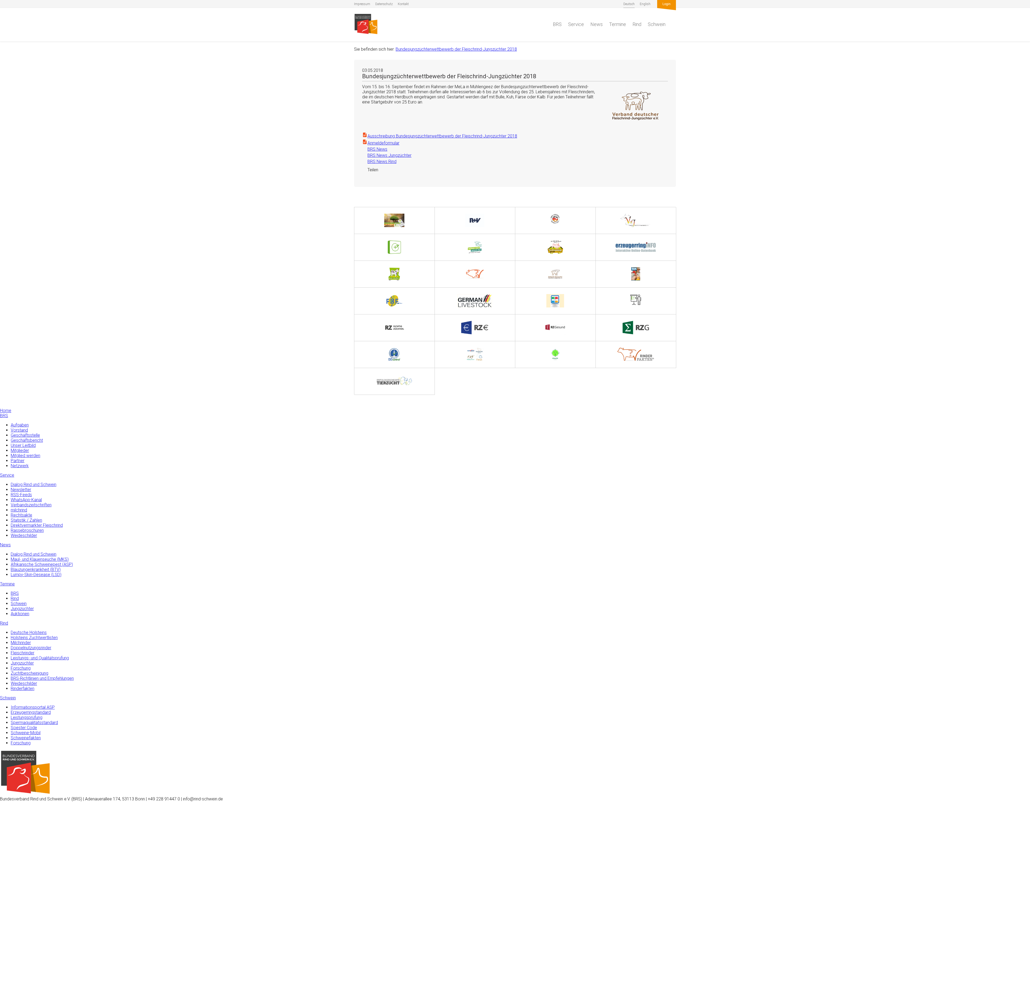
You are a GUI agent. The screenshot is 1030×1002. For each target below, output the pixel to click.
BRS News (374, 149)
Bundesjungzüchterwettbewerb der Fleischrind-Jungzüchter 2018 (456, 49)
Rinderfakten (22, 688)
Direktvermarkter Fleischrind (37, 525)
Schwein (656, 24)
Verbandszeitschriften (31, 504)
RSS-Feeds (21, 494)
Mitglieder (20, 450)
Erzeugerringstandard (31, 712)
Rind (636, 24)
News (596, 24)
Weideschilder (24, 535)
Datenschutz (384, 4)
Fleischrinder (22, 652)
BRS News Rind (379, 161)
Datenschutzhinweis (18, 999)
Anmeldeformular (383, 143)
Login (667, 4)
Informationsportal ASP (33, 707)
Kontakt (403, 4)
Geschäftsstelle (25, 435)
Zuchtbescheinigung (29, 673)
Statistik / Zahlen (26, 520)
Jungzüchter (22, 608)
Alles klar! (8, 980)
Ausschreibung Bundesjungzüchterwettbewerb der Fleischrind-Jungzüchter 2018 (442, 136)
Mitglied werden (25, 455)
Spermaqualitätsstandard (34, 722)
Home (5, 410)
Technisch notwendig (10, 912)
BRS (557, 24)
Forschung (21, 668)
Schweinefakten (26, 737)
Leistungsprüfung (26, 717)
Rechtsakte (21, 515)
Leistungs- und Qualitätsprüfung (40, 657)
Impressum (362, 4)
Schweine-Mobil (26, 732)
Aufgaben (20, 425)
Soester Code (24, 727)
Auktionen (20, 613)
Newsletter (21, 489)
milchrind (19, 510)
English (645, 4)
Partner (17, 460)
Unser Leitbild (23, 445)
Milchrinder (21, 642)
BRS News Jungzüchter (386, 155)
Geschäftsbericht (27, 440)
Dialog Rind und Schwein (33, 484)
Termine (617, 24)
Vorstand (19, 430)
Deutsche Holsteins (29, 632)
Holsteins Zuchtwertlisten (34, 637)
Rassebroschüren (27, 530)
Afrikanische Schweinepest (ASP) (42, 564)
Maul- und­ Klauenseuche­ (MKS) (40, 559)
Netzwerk (20, 465)
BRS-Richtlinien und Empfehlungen (42, 678)
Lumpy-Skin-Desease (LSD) (36, 574)
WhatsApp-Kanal (26, 499)
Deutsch (629, 4)
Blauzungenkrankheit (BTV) (36, 569)
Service (576, 24)
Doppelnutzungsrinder (31, 647)
